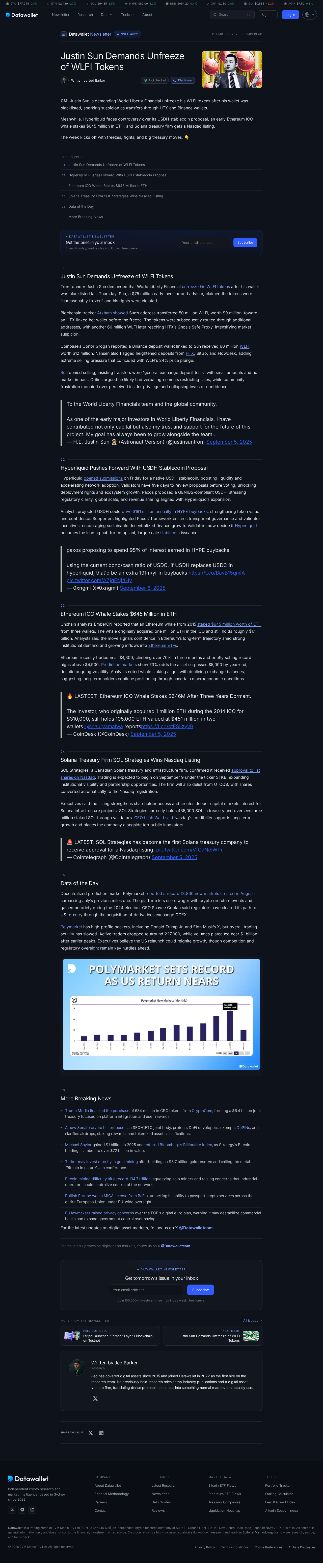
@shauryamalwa (103, 726)
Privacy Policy (205, 1547)
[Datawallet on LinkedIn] (32, 1510)
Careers (101, 1502)
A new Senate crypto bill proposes (95, 1127)
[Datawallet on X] (12, 1510)
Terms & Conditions (235, 1547)
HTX (190, 353)
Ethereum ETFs (162, 645)
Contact (100, 1510)
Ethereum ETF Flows (224, 1494)
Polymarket (71, 926)
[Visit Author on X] (95, 1398)
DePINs (243, 1127)
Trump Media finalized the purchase (97, 1110)
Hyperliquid (246, 525)
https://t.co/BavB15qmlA (217, 573)
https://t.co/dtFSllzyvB (167, 726)
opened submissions (103, 478)
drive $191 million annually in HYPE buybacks (165, 511)
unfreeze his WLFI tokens (206, 286)
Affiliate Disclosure (301, 1547)
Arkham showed (112, 312)
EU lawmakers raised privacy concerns (99, 1213)
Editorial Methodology (112, 1494)
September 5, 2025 (229, 442)
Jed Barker (96, 80)
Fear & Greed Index (280, 1502)
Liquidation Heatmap (224, 1510)
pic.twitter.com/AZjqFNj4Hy (99, 580)
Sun (64, 372)
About (147, 14)
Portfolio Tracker (278, 1485)
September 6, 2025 (143, 588)
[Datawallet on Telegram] (22, 1510)
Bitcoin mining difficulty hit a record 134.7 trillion (108, 1178)
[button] (309, 14)
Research (85, 14)
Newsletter (60, 14)
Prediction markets (119, 664)
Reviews (158, 1510)
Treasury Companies (224, 1502)
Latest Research (164, 1485)
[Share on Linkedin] (101, 1433)
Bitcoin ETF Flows (222, 1485)
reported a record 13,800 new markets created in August (200, 893)
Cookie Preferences (268, 1547)
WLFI (244, 346)
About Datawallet (108, 1485)
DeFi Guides (161, 1502)
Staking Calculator (279, 1494)
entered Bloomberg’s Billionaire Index (178, 1144)
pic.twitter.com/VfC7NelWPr (189, 850)
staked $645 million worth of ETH (229, 624)
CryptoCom (202, 1110)
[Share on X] (91, 1433)
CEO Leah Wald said (153, 817)
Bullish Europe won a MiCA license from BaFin (106, 1195)
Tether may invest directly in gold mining (101, 1161)
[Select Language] (309, 14)
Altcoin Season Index (281, 1510)
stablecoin (170, 532)
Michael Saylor (78, 1144)
